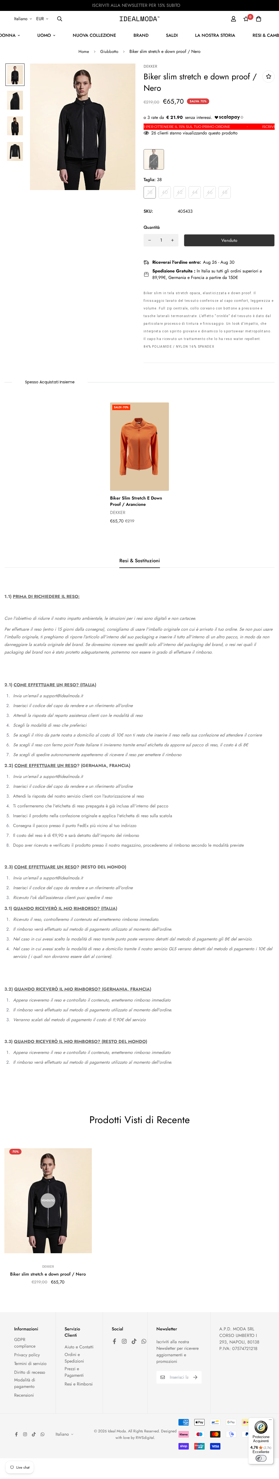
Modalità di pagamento (24, 1383)
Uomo (44, 35)
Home (83, 52)
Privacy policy (27, 1355)
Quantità (152, 227)
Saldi (172, 35)
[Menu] (270, 1421)
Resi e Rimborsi (79, 1384)
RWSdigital (145, 1437)
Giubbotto (109, 52)
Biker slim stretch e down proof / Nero (48, 1274)
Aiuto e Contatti (79, 1347)
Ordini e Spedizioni (74, 1357)
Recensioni (24, 1395)
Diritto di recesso (29, 1372)
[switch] (261, 1458)
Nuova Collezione (94, 35)
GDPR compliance (24, 1342)
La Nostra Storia (215, 35)
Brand (141, 35)
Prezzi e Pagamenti (74, 1372)
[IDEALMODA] (139, 19)
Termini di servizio (30, 1363)
